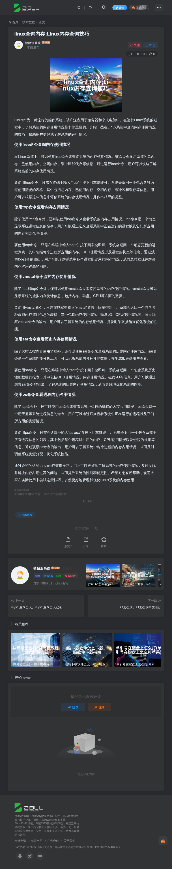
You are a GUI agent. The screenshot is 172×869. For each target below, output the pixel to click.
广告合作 (53, 840)
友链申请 (20, 840)
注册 (102, 707)
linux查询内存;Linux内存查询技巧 (51, 33)
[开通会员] (163, 840)
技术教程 (28, 22)
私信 (152, 45)
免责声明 (37, 840)
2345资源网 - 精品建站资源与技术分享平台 (63, 847)
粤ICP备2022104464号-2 (105, 847)
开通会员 (141, 7)
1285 (50, 575)
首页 (14, 22)
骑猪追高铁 (33, 42)
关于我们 (69, 840)
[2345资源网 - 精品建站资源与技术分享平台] (29, 807)
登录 (75, 707)
